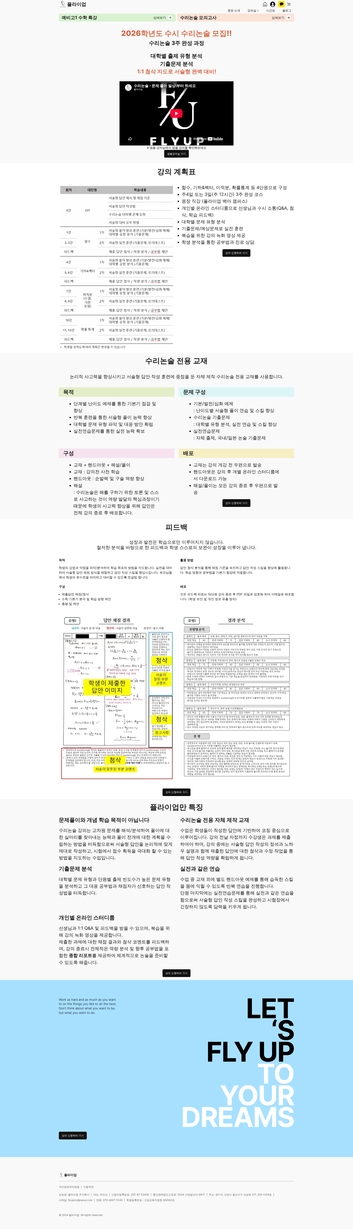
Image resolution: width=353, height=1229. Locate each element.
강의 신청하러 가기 (236, 252)
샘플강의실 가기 (176, 153)
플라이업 (76, 4)
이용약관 (88, 1186)
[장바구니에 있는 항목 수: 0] (289, 4)
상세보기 (159, 17)
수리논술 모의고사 (198, 17)
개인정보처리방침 (69, 1186)
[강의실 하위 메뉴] (258, 11)
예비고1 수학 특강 (79, 17)
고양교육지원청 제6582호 (159, 1200)
